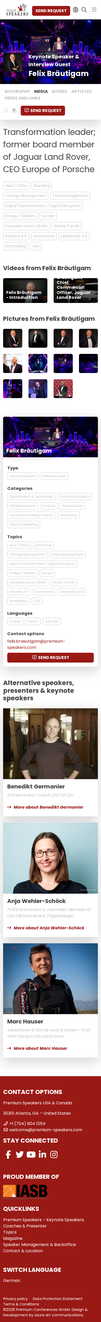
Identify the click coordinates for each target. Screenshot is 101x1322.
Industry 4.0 (16, 236)
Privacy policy (15, 1298)
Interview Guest (54, 476)
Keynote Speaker (22, 476)
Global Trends (66, 226)
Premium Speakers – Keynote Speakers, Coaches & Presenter (43, 1223)
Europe (48, 215)
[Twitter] (20, 1154)
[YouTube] (31, 1154)
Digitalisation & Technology (31, 496)
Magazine (13, 1238)
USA (35, 246)
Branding (42, 185)
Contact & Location (23, 1251)
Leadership (68, 515)
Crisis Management (70, 195)
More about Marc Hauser (40, 1048)
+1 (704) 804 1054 (27, 1124)
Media (41, 91)
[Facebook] (8, 1154)
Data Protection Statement (58, 1298)
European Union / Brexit (26, 226)
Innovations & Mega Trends (31, 515)
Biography (17, 91)
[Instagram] (54, 1154)
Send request (51, 11)
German (51, 621)
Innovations (43, 236)
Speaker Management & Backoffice (39, 1245)
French (33, 621)
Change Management (25, 195)
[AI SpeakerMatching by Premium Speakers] (75, 10)
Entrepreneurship (23, 506)
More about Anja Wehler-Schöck (49, 928)
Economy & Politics (75, 496)
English (15, 621)
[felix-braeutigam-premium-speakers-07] (63, 388)
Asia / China (16, 185)
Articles (81, 91)
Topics (10, 1232)
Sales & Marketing (24, 524)
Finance (48, 506)
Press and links (22, 98)
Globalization (72, 506)
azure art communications (58, 1315)
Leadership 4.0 (74, 236)
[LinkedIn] (42, 1154)
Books (59, 91)
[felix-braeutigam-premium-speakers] (12, 338)
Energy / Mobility (20, 215)
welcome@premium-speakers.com (45, 1130)
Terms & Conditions (21, 1304)
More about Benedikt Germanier (48, 807)
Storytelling (15, 246)
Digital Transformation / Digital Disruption (42, 205)
